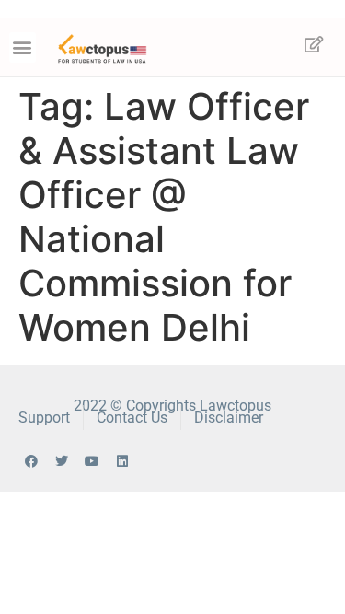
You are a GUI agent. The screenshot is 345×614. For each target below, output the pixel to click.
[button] (22, 47)
